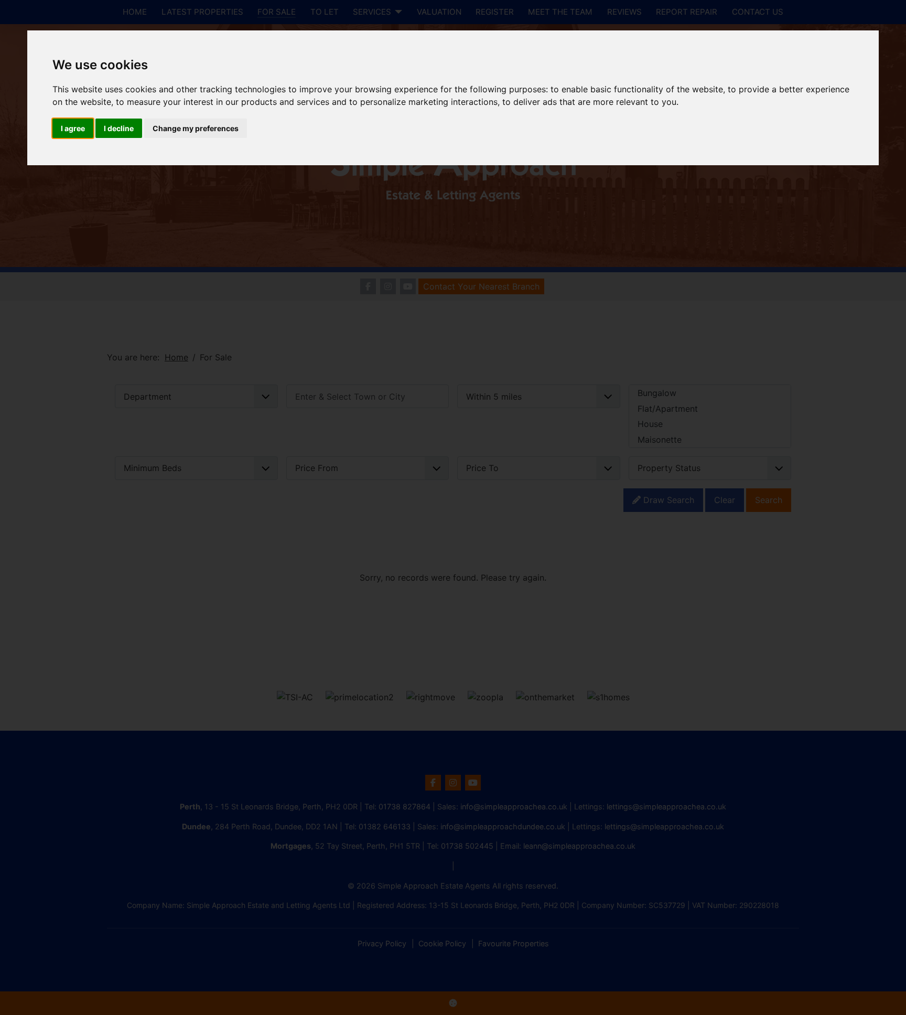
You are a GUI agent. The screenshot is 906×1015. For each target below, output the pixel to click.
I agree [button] (73, 128)
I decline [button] (119, 128)
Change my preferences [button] (196, 128)
